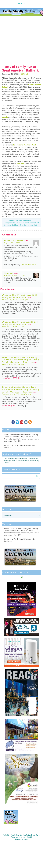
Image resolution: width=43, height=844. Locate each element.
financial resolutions (13, 241)
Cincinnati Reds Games (25, 223)
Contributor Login (21, 839)
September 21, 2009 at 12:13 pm (14, 275)
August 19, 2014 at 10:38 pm (13, 243)
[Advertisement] (21, 38)
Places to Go (27, 221)
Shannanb (9, 273)
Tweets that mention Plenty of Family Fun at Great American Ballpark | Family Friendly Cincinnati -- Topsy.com (20, 359)
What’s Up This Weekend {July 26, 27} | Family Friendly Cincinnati (19, 323)
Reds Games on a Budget (29, 225)
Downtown (17, 221)
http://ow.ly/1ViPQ (10, 378)
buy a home (20, 458)
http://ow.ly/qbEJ (10, 405)
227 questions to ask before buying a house (21, 461)
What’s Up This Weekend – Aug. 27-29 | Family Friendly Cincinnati (20, 296)
